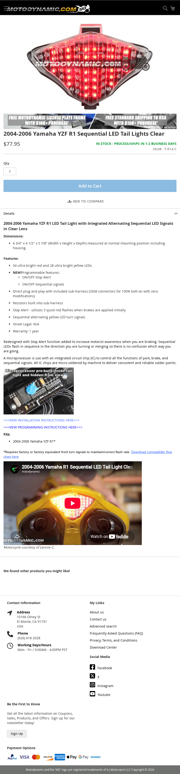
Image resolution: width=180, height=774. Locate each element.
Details (9, 213)
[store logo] (48, 9)
